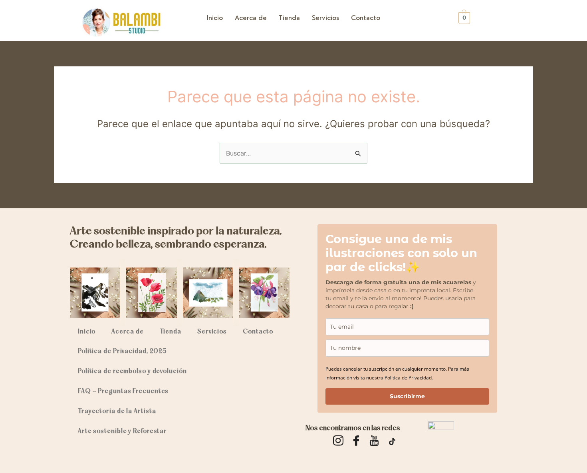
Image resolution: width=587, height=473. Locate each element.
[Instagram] (338, 441)
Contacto (365, 18)
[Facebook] (356, 441)
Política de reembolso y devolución (132, 371)
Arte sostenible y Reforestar (122, 431)
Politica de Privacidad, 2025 (122, 351)
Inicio (215, 18)
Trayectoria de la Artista (117, 411)
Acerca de (251, 18)
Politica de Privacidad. (409, 377)
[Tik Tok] (392, 441)
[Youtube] (374, 441)
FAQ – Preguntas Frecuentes (123, 391)
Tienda (289, 18)
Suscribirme (407, 396)
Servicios (325, 18)
